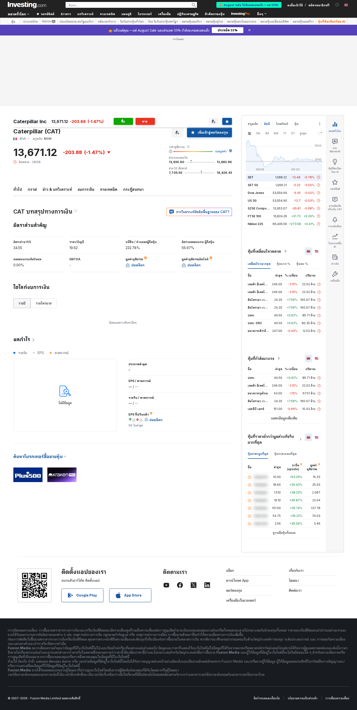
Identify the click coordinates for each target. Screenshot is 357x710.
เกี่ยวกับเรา (296, 570)
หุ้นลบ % (302, 264)
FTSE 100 (254, 216)
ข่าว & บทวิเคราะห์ (57, 189)
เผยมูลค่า (221, 151)
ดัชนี (267, 124)
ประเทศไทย (30, 21)
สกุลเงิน (253, 124)
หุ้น (13, 21)
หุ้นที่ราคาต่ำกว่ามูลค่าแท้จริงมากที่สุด (271, 439)
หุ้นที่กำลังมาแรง (261, 358)
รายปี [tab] (22, 303)
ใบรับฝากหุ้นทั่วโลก (132, 21)
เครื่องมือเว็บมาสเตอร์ (241, 600)
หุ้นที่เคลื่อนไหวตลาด (264, 251)
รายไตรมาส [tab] (43, 303)
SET (251, 177)
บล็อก (230, 570)
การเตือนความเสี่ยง (337, 698)
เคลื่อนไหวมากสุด (259, 264)
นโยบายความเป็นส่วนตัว (302, 698)
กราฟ (32, 189)
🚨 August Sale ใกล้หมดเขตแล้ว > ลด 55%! (249, 4)
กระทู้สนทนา (133, 189)
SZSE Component (260, 208)
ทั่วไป (17, 189)
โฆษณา (294, 580)
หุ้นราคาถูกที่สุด (258, 454)
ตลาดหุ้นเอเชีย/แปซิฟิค (274, 21)
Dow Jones (256, 193)
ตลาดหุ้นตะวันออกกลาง (241, 21)
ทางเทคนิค (108, 189)
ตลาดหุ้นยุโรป (214, 21)
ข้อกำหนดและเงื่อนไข (267, 698)
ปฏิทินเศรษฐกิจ (187, 13)
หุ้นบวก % (283, 264)
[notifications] (337, 4)
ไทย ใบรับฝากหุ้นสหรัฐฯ (163, 21)
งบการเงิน (86, 189)
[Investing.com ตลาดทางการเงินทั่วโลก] (27, 4)
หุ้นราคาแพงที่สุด (285, 454)
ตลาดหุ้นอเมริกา (192, 21)
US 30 (252, 200)
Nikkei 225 (255, 224)
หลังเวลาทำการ (107, 21)
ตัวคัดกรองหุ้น (215, 13)
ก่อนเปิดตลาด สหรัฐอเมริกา (77, 21)
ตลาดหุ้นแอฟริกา (303, 21)
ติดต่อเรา (295, 590)
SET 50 (253, 185)
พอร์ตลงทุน (234, 590)
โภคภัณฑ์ (282, 124)
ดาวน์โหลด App (237, 580)
